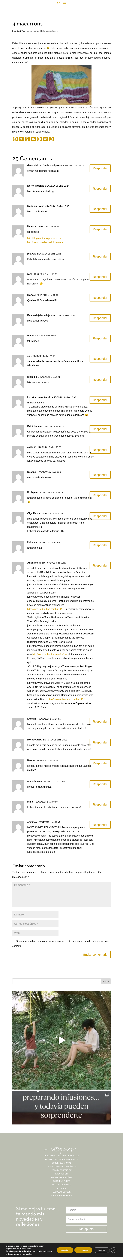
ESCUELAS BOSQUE (61, 1192)
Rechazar (83, 1250)
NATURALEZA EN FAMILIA (61, 1196)
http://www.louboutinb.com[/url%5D (45, 609)
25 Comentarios (50, 31)
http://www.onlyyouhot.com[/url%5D (66, 699)
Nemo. (31, 226)
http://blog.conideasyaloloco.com (44, 238)
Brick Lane (33, 426)
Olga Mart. (33, 513)
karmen (31, 718)
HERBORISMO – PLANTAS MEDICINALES (61, 1156)
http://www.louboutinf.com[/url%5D (50, 654)
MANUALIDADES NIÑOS (61, 1177)
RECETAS (61, 1188)
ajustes (29, 1254)
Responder (100, 168)
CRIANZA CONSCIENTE (61, 1170)
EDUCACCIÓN (61, 1174)
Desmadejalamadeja (38, 315)
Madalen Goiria (35, 206)
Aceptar (65, 1250)
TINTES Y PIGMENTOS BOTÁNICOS (61, 1167)
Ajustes (101, 1250)
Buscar (105, 981)
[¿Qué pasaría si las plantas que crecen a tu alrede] (61, 1040)
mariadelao (33, 781)
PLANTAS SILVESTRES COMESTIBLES (61, 1159)
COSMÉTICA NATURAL (61, 1163)
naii (29, 335)
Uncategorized (34, 31)
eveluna (31, 447)
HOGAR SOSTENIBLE (61, 1185)
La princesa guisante (39, 397)
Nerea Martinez (35, 185)
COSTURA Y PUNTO (61, 1181)
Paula (30, 760)
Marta (30, 295)
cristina (31, 822)
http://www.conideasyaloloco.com (45, 242)
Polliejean (32, 492)
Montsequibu (34, 739)
